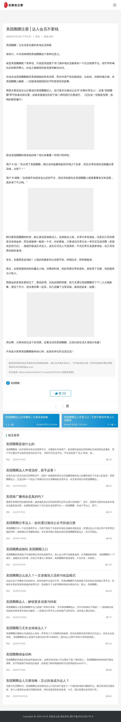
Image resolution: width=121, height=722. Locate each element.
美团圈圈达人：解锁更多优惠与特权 (31, 602)
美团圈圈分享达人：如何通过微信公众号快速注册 (40, 523)
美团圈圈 (15, 383)
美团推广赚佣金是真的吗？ (25, 496)
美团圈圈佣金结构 (18, 654)
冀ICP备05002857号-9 (81, 716)
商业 (37, 36)
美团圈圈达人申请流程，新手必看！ (31, 470)
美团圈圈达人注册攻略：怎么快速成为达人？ (37, 680)
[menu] (114, 5)
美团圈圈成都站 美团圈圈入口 (27, 549)
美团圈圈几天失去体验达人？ (26, 628)
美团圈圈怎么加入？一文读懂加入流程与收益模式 (40, 575)
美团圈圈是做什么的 (20, 444)
